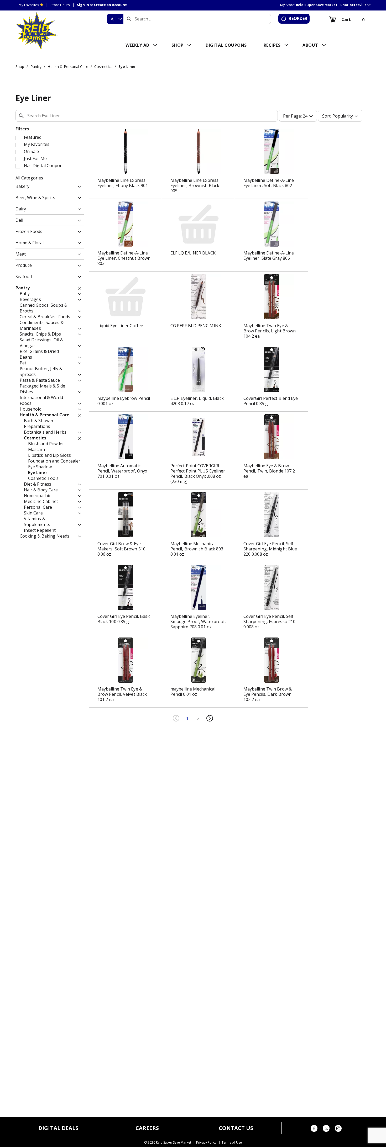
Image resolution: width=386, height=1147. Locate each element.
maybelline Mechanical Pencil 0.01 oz (192, 691)
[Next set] (209, 718)
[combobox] (115, 19)
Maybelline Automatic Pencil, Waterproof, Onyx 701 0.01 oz (122, 471)
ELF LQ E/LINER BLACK (193, 253)
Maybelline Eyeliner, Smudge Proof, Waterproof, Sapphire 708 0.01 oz (198, 621)
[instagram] (338, 1129)
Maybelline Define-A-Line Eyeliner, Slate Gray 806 (268, 255)
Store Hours (60, 4)
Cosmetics (103, 66)
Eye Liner (127, 66)
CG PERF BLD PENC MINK (195, 325)
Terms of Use (232, 1142)
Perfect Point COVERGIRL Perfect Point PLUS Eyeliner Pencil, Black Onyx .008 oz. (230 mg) (197, 473)
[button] (333, 4)
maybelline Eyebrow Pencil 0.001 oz (123, 400)
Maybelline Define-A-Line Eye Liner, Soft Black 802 (268, 182)
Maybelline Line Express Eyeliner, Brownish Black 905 (194, 185)
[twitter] (326, 1129)
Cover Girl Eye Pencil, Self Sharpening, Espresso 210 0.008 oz (269, 621)
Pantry (36, 66)
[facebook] (314, 1129)
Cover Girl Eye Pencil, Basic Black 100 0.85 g (123, 618)
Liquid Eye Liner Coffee (120, 325)
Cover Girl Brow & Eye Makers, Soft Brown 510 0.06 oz (121, 549)
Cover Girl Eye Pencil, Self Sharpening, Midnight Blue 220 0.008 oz (270, 549)
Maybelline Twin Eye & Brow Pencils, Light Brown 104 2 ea (269, 331)
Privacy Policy (206, 1142)
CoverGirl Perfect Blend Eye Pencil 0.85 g (270, 400)
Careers (147, 1128)
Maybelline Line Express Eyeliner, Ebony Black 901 (122, 182)
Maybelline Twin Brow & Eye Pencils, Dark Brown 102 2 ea (267, 694)
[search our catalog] (129, 19)
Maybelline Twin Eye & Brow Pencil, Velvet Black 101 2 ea (122, 694)
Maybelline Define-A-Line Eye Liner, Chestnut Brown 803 (124, 258)
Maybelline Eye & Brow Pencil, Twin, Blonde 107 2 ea (269, 471)
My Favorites (29, 4)
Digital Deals (58, 1128)
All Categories (29, 178)
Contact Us (236, 1128)
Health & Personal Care (68, 66)
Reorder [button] (298, 18)
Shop (19, 66)
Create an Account (110, 4)
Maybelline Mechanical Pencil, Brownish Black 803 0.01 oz (196, 549)
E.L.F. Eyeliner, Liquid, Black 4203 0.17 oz (197, 400)
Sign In (83, 4)
